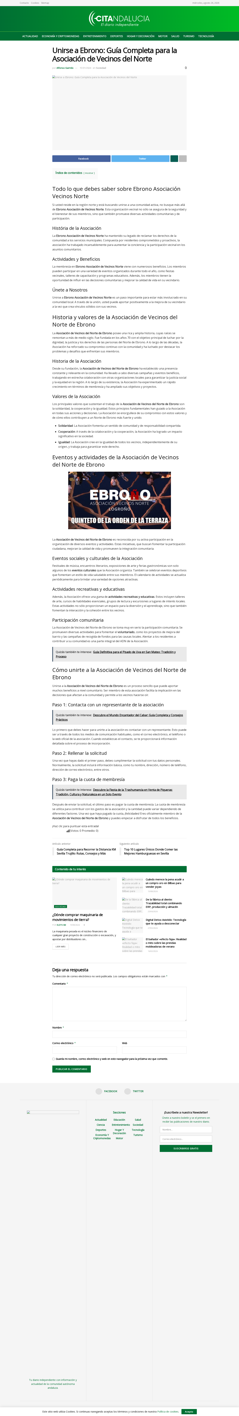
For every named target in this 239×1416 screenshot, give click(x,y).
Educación (119, 1119)
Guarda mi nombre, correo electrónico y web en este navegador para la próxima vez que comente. (112, 1058)
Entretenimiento (94, 36)
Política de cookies (167, 1411)
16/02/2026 (152, 951)
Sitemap (45, 2)
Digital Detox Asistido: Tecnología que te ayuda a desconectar (166, 921)
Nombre (58, 1027)
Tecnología (206, 36)
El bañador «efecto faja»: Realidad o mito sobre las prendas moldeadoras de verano (166, 942)
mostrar (89, 173)
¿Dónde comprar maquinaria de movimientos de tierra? (77, 917)
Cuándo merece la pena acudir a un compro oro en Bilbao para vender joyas (165, 883)
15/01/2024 (85, 67)
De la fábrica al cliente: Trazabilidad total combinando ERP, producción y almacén (164, 903)
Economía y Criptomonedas (60, 36)
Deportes (116, 36)
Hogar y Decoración (140, 36)
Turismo (188, 36)
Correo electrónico (64, 1043)
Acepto (189, 1411)
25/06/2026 (152, 911)
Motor (162, 36)
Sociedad (101, 67)
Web (124, 1043)
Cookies (35, 2)
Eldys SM (61, 925)
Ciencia (101, 1124)
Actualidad (30, 36)
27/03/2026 (152, 928)
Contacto (24, 2)
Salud (175, 36)
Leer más (60, 946)
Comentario (60, 983)
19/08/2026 (74, 925)
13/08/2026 (152, 891)
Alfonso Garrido (65, 67)
